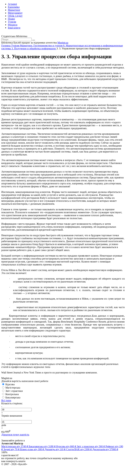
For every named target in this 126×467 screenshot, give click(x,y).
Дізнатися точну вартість (15, 434)
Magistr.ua (62, 42)
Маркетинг (14, 10)
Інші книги (14, 27)
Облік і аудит (15, 15)
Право (11, 18)
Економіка (14, 7)
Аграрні (12, 4)
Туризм (12, 21)
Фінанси (12, 24)
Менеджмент (15, 12)
